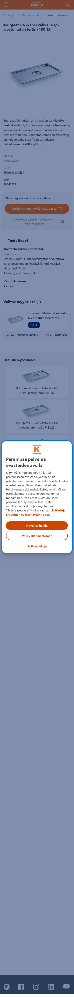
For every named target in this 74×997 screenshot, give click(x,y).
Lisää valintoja (36, 546)
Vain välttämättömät (37, 535)
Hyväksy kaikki (37, 525)
